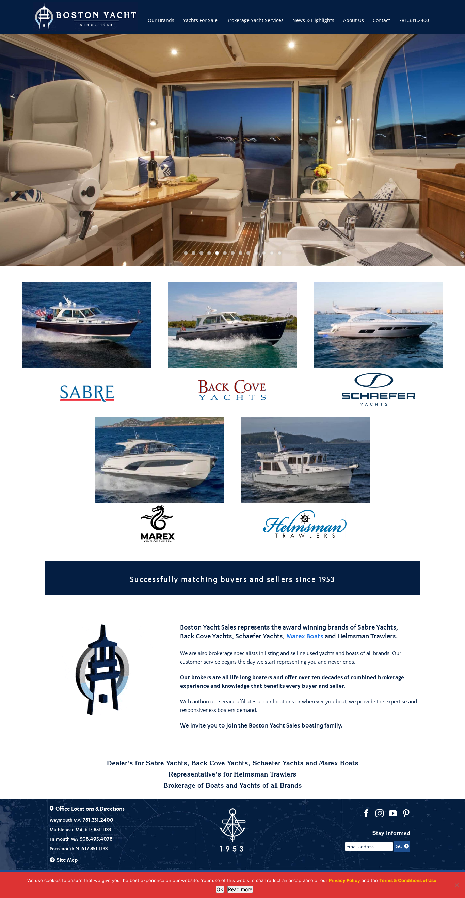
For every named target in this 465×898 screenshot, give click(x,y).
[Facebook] (366, 813)
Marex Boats (304, 636)
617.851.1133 (98, 829)
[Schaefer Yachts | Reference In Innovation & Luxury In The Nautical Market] (378, 389)
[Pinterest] (406, 813)
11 (264, 253)
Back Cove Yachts (206, 636)
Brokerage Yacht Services (255, 20)
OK (220, 889)
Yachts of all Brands (270, 786)
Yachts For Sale (200, 20)
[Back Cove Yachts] (232, 392)
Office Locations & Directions (90, 808)
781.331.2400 (414, 20)
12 (272, 253)
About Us (353, 20)
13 (280, 253)
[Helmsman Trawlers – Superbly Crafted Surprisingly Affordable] (305, 524)
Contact (381, 20)
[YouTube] (393, 813)
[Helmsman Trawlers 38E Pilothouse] (305, 460)
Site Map (67, 859)
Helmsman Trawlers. (367, 636)
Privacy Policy (344, 880)
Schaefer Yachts (259, 636)
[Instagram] (379, 813)
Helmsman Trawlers (265, 775)
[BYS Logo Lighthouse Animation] (105, 670)
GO (400, 846)
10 (256, 253)
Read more (240, 889)
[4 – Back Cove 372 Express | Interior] (232, 150)
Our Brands (161, 20)
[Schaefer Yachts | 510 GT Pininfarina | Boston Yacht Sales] (378, 325)
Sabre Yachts (377, 627)
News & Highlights (313, 20)
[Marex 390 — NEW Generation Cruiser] (159, 460)
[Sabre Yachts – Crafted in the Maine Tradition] (87, 393)
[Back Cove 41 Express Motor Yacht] (232, 325)
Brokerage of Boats (193, 786)
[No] (456, 885)
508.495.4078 (96, 838)
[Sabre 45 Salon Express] (86, 325)
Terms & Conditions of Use (407, 880)
